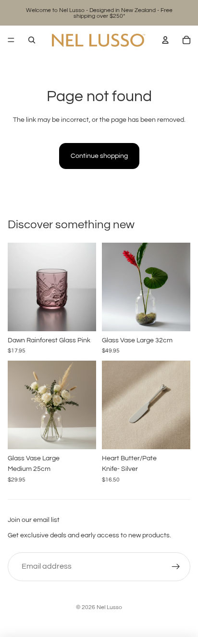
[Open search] (31, 40)
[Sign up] (176, 567)
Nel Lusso (109, 607)
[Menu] (11, 40)
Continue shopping (99, 156)
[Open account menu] (165, 40)
